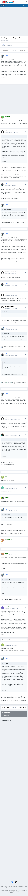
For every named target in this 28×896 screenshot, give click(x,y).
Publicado (11, 57)
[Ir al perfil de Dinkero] (2, 498)
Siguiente (22, 50)
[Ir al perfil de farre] (2, 477)
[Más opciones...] (25, 56)
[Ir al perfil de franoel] (2, 607)
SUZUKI (12, 45)
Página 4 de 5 (14, 50)
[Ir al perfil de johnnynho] (2, 117)
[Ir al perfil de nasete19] (2, 554)
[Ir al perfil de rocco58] (2, 434)
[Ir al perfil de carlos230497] (2, 540)
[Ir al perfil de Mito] (2, 56)
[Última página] (26, 50)
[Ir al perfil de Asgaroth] (2, 487)
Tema (2, 885)
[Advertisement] (14, 22)
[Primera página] (2, 50)
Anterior (5, 50)
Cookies (25, 885)
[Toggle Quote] (3, 136)
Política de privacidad (11, 885)
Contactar (19, 885)
